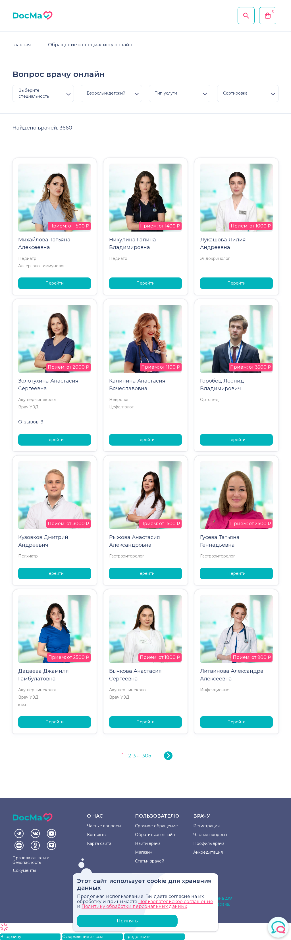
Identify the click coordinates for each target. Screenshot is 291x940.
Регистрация (206, 825)
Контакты (96, 834)
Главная (22, 44)
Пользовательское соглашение (175, 901)
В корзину (10, 936)
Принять (127, 921)
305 (146, 756)
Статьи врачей (149, 861)
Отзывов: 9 (30, 422)
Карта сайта (99, 843)
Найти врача (148, 843)
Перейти (54, 283)
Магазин (143, 852)
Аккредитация (208, 852)
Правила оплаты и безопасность (31, 860)
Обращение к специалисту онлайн (90, 44)
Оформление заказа (82, 936)
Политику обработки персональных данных (134, 906)
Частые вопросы (104, 825)
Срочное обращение (156, 825)
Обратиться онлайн (155, 834)
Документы (24, 870)
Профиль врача (209, 843)
